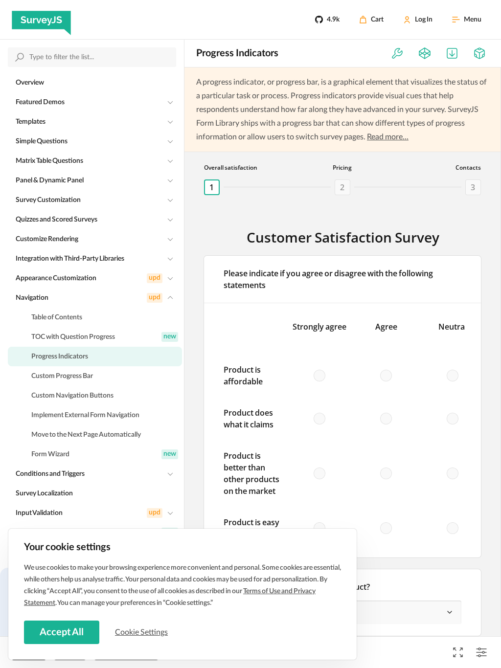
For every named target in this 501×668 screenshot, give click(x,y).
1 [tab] (211, 187)
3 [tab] (473, 187)
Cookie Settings (141, 632)
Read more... (388, 137)
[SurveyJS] (41, 19)
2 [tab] (342, 187)
